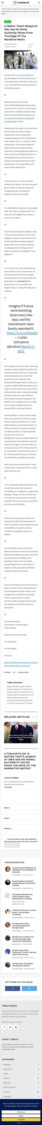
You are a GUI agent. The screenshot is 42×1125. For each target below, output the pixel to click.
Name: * (7, 808)
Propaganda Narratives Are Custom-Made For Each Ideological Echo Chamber (22, 896)
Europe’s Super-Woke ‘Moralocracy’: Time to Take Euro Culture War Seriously (24, 952)
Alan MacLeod (16, 888)
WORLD (9, 9)
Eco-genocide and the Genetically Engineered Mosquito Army (21, 926)
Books (5, 1074)
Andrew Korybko (17, 917)
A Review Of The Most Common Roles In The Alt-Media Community (24, 912)
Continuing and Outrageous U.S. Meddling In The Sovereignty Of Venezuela (24, 870)
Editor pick (7, 1083)
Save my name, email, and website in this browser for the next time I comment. (21, 840)
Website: (7, 828)
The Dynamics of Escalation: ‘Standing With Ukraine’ (22, 965)
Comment (8, 787)
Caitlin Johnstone (10, 44)
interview (6, 1092)
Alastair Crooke (17, 957)
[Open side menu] (3, 3)
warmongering (23, 672)
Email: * (7, 818)
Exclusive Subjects (9, 1087)
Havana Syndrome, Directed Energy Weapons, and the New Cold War (23, 883)
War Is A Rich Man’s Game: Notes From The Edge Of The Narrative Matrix (21, 737)
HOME (4, 9)
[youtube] (15, 1027)
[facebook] (12, 988)
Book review (7, 1069)
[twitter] (29, 988)
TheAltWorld (23, 2)
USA (14, 672)
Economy (6, 1078)
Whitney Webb (16, 875)
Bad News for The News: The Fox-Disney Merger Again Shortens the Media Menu (23, 939)
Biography (6, 1065)
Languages (7, 1096)
